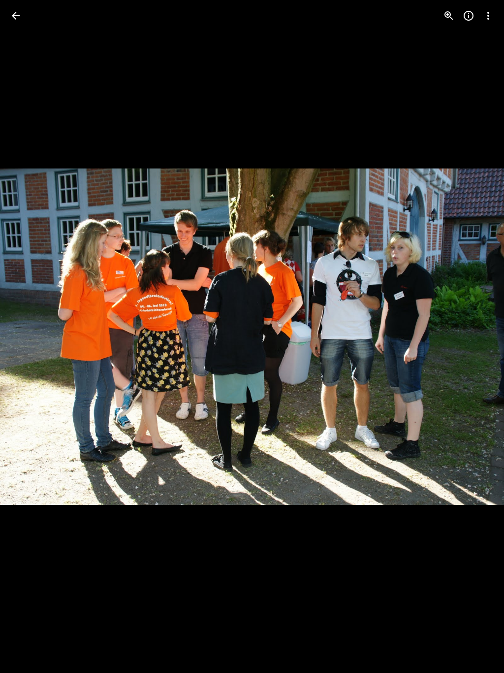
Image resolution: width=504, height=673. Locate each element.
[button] (27, 336)
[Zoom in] (449, 16)
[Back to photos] (16, 16)
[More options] (488, 16)
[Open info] (468, 16)
